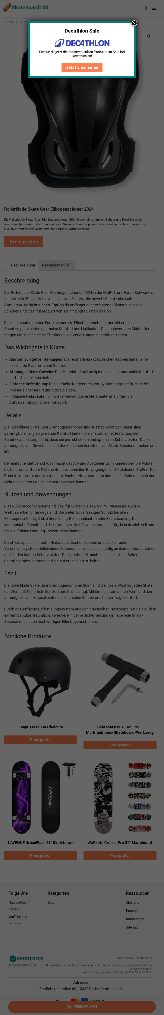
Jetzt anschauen (82, 67)
